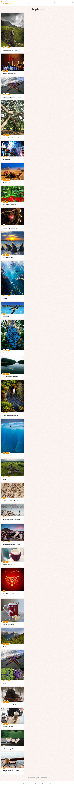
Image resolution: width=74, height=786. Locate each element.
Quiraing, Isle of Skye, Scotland (10, 50)
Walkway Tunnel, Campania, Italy (10, 415)
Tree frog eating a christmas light (10, 228)
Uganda (4, 479)
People (44, 2)
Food (4, 561)
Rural (49, 2)
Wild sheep (5, 646)
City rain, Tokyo (6, 159)
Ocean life (5, 298)
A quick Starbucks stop (8, 726)
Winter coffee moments (8, 624)
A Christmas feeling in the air (9, 704)
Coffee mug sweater (7, 564)
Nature (40, 2)
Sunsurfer (28, 783)
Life (31, 2)
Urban (60, 2)
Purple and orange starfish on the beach (12, 97)
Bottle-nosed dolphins (8, 257)
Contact (65, 2)
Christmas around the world (9, 73)
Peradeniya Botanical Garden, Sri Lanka (12, 137)
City (28, 2)
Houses (35, 2)
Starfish (4, 683)
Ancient (23, 2)
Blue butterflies (6, 353)
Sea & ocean (54, 2)
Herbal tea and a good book (9, 749)
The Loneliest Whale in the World (10, 376)
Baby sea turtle (6, 316)
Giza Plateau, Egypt (7, 182)
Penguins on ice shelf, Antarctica (10, 455)
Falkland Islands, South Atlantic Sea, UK (12, 544)
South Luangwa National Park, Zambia (11, 500)
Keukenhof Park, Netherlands (9, 204)
